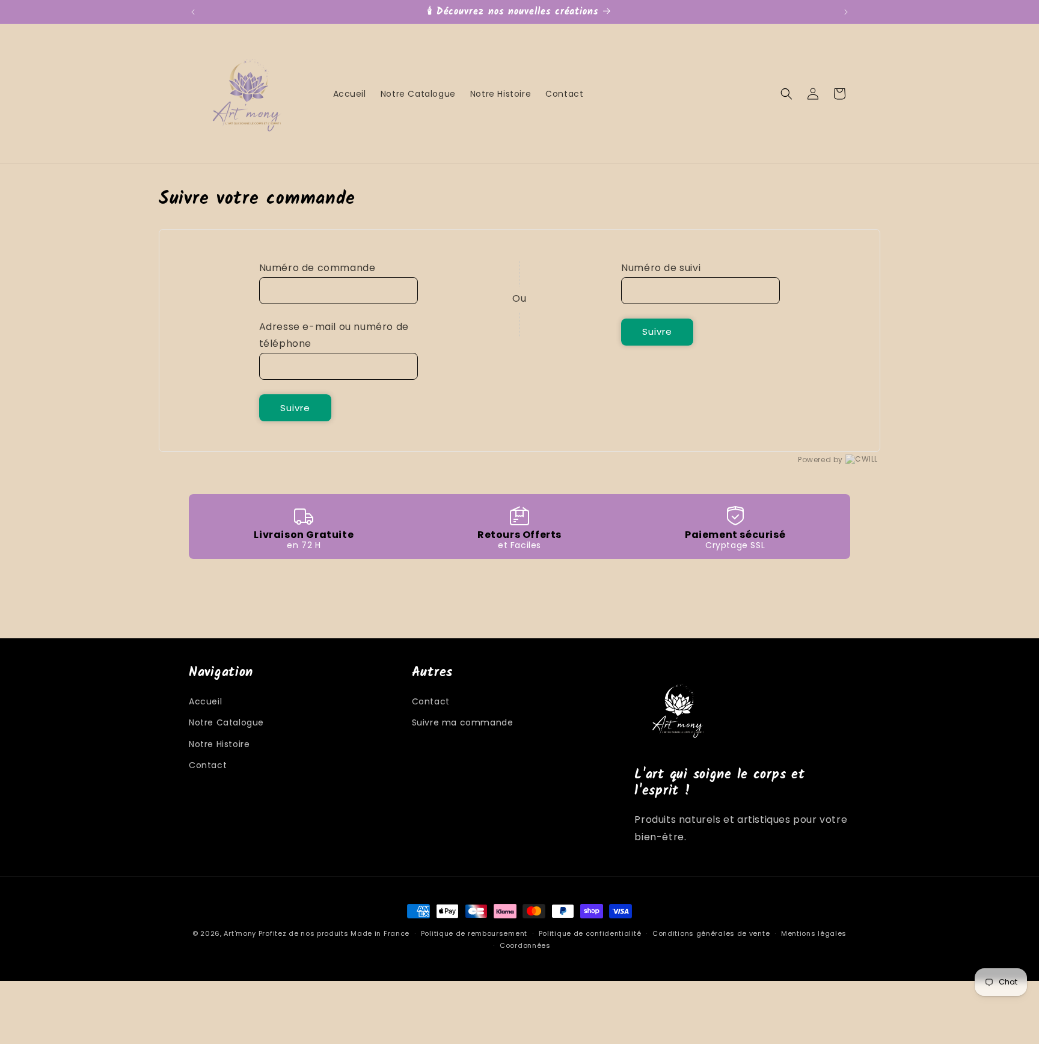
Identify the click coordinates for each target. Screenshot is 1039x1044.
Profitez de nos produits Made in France (334, 933)
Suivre (295, 407)
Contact (208, 765)
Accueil (205, 701)
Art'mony (240, 933)
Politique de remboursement (474, 933)
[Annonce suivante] (846, 12)
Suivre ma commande (462, 722)
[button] (786, 94)
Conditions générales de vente (711, 933)
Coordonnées (525, 945)
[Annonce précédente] (193, 12)
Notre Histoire (219, 744)
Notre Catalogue (226, 722)
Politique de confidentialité (590, 933)
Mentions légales (814, 933)
